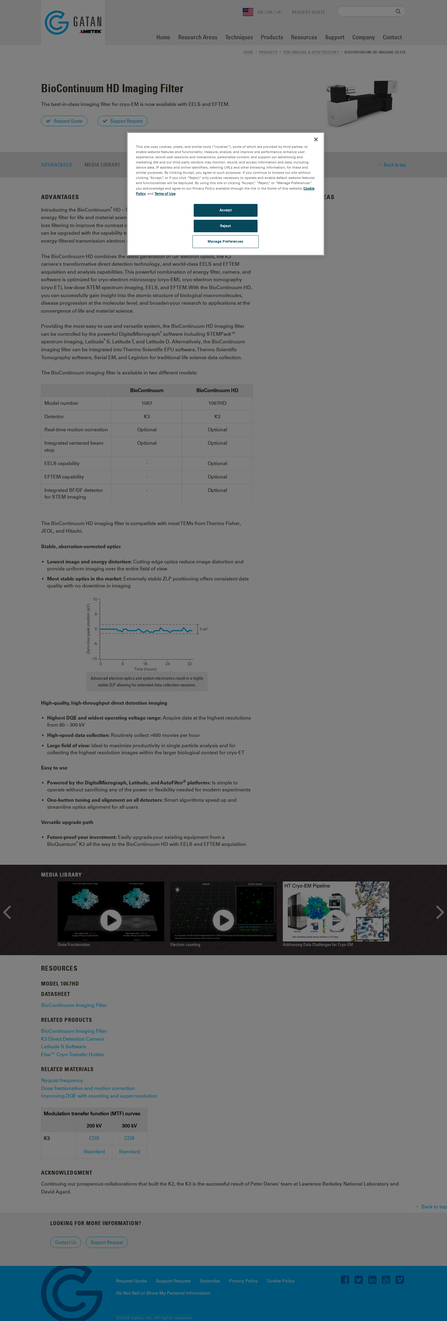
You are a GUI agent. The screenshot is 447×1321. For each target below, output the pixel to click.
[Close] (316, 139)
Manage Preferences (225, 241)
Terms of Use (164, 193)
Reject (225, 226)
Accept (226, 210)
